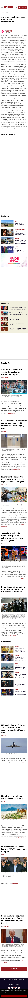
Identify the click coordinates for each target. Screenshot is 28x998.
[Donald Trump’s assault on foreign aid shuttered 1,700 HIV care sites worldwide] (14, 604)
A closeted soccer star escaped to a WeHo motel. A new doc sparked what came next (21, 686)
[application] (14, 260)
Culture (17, 689)
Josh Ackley (4, 854)
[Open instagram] (19, 988)
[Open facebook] (9, 988)
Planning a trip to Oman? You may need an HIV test (12, 797)
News (16, 221)
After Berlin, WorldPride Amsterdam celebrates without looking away (12, 372)
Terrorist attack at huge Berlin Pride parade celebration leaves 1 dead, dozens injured (12, 537)
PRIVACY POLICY (13, 982)
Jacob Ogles (4, 595)
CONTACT (6, 979)
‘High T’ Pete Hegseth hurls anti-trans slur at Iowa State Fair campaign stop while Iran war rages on (20, 677)
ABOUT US (11, 979)
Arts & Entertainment (20, 229)
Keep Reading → (11, 413)
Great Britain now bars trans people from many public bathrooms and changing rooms (14, 424)
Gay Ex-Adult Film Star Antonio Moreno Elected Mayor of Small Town (17, 329)
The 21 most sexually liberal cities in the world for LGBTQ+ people (17, 314)
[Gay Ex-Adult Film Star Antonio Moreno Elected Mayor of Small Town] (4, 329)
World (6, 12)
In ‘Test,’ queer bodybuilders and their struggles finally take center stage (20, 234)
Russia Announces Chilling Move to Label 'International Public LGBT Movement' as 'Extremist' (17, 309)
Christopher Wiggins (5, 543)
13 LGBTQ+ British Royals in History (16, 323)
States (16, 664)
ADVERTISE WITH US (5, 982)
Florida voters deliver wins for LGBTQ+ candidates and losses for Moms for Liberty (21, 251)
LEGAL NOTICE (17, 984)
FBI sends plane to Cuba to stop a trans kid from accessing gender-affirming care (13, 729)
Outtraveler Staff (9, 30)
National (17, 238)
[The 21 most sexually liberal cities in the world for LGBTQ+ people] (4, 313)
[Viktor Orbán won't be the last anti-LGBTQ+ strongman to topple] (14, 864)
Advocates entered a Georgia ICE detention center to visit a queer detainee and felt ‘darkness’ (20, 243)
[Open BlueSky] (12, 988)
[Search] (16, 7)
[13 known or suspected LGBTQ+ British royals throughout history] (4, 323)
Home (2, 12)
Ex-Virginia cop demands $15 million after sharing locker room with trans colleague (20, 668)
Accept (14, 996)
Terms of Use (3, 992)
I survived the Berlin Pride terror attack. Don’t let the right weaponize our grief (13, 479)
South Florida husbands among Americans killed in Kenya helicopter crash (20, 226)
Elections (17, 247)
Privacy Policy (22, 990)
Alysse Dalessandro (5, 377)
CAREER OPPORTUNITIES (19, 979)
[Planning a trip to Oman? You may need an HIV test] (14, 811)
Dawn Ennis (4, 431)
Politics (17, 646)
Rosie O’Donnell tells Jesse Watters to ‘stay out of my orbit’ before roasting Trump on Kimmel (21, 694)
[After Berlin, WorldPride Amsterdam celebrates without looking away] (14, 387)
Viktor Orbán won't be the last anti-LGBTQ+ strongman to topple (14, 849)
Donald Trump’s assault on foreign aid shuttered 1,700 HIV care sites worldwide (13, 589)
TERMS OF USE (10, 984)
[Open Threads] (15, 988)
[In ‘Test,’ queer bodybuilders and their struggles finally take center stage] (7, 232)
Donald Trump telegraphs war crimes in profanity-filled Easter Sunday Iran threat (12, 919)
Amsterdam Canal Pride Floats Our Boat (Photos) (17, 318)
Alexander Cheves (5, 484)
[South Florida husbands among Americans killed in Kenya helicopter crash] (7, 223)
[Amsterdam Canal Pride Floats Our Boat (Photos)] (4, 318)
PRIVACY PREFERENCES (22, 982)
